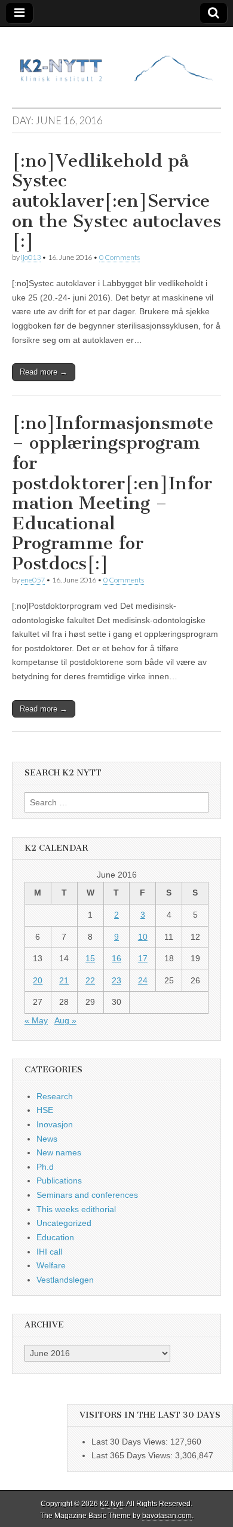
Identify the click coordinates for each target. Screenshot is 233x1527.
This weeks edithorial (76, 1209)
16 (116, 958)
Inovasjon (54, 1124)
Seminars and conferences (87, 1195)
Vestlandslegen (65, 1279)
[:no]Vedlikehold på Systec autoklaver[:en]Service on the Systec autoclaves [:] (116, 201)
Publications (59, 1180)
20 (37, 980)
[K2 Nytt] (116, 58)
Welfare (51, 1265)
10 (143, 937)
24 (143, 980)
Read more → (44, 371)
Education (55, 1237)
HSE (44, 1110)
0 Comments (119, 257)
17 (143, 958)
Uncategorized (63, 1223)
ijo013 (31, 257)
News (46, 1138)
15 (90, 958)
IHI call (49, 1251)
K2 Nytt (111, 1504)
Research (54, 1096)
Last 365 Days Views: (133, 1455)
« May (36, 1020)
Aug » (65, 1020)
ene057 (33, 579)
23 (116, 980)
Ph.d (45, 1167)
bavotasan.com (167, 1515)
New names (58, 1152)
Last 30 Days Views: (130, 1441)
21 (64, 980)
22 (90, 980)
